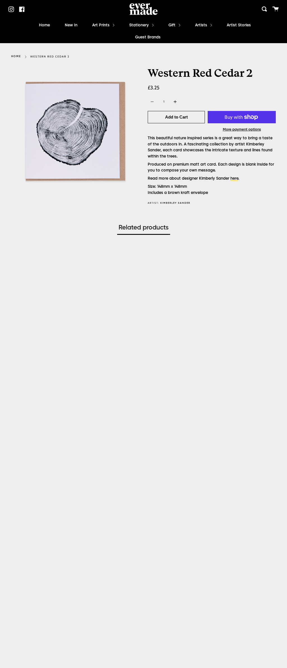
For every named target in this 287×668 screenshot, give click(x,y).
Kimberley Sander (175, 203)
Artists (201, 25)
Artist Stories (239, 25)
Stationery (139, 25)
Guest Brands (148, 37)
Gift (172, 25)
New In (71, 25)
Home (44, 25)
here (234, 178)
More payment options (242, 129)
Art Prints (101, 25)
